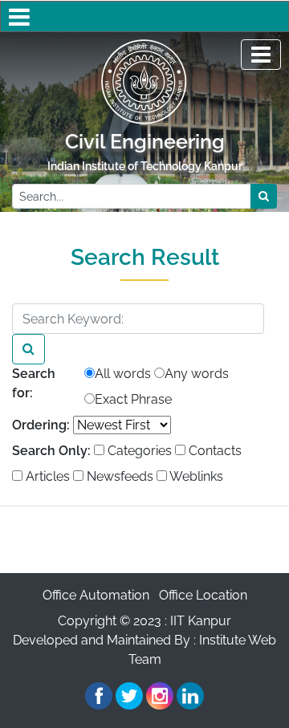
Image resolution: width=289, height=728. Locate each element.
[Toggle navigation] (261, 54)
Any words (197, 373)
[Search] (28, 349)
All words (123, 373)
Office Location (203, 595)
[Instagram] (159, 696)
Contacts (213, 450)
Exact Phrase (133, 399)
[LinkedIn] (190, 696)
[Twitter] (129, 696)
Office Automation (96, 595)
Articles (46, 476)
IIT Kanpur (200, 620)
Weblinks (195, 476)
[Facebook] (98, 696)
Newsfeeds (118, 476)
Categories (138, 450)
